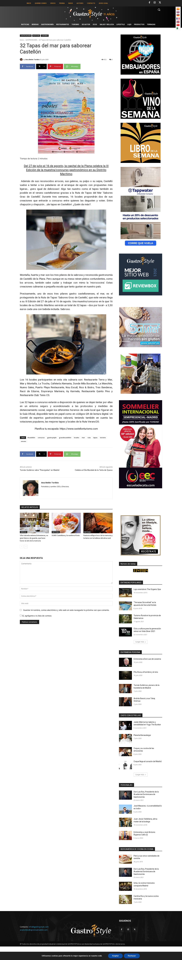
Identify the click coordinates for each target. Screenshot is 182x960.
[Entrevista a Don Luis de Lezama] (125, 662)
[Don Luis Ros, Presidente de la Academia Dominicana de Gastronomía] (125, 795)
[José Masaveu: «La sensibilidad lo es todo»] (125, 809)
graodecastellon (65, 438)
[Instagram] (154, 2)
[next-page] (25, 546)
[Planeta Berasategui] (125, 738)
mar (83, 438)
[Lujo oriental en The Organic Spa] (125, 592)
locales (76, 438)
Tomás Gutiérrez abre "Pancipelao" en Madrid (39, 470)
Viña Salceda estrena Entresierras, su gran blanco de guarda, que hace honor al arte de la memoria (34, 538)
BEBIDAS (23, 532)
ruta (89, 438)
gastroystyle (51, 438)
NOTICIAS (36, 36)
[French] (178, 18)
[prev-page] (21, 546)
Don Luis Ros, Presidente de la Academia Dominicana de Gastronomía (146, 794)
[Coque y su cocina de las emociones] (125, 751)
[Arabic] (178, 28)
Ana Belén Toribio (32, 59)
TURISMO (45, 36)
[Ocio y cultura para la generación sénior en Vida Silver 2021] (125, 631)
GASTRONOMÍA (26, 36)
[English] (178, 12)
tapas (95, 438)
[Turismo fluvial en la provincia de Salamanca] (125, 618)
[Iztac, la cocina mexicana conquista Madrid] (125, 886)
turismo (103, 438)
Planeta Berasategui (142, 735)
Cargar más (139, 642)
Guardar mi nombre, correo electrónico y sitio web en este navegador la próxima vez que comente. (66, 610)
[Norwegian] (178, 22)
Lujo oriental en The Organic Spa (147, 589)
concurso (41, 438)
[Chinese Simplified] (178, 25)
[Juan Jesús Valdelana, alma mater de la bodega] (125, 822)
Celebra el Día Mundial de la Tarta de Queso (94, 470)
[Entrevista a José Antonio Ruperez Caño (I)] (125, 835)
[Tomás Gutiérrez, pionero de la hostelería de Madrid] (125, 688)
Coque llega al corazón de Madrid (147, 761)
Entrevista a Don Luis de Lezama (147, 659)
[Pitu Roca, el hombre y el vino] (125, 675)
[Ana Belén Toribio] (21, 59)
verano (23, 441)
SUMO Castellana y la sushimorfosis (66, 535)
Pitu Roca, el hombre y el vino (146, 672)
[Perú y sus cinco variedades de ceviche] (125, 859)
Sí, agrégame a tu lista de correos (36, 616)
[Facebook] (149, 2)
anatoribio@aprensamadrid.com (34, 930)
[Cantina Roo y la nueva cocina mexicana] (125, 899)
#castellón (31, 438)
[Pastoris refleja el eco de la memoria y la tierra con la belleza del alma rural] (98, 523)
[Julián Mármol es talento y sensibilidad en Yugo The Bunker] (125, 725)
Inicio (22, 40)
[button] (159, 9)
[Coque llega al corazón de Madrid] (125, 764)
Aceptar (115, 956)
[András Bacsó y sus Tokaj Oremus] (125, 701)
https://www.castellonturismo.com (79, 428)
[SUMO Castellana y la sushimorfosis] (66, 523)
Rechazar (132, 956)
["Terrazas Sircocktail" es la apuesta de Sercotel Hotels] (125, 605)
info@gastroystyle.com (39, 926)
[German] (178, 15)
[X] (160, 2)
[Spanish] (178, 9)
